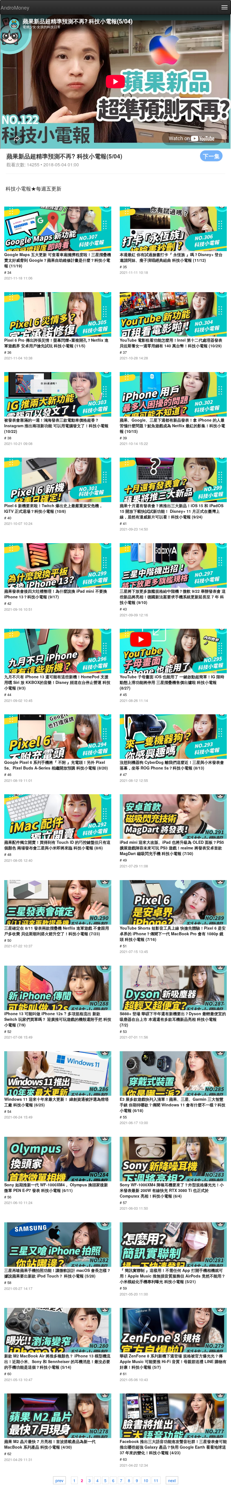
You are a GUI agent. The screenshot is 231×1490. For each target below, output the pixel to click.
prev (59, 1480)
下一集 (211, 156)
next (172, 1480)
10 (146, 1480)
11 (156, 1480)
